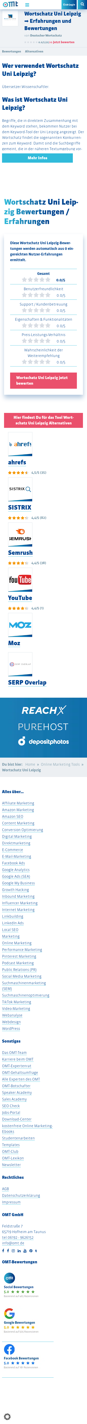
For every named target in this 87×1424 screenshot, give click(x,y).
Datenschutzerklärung (21, 1195)
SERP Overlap (27, 682)
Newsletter (11, 1164)
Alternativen (34, 51)
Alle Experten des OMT (21, 1079)
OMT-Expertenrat (16, 1066)
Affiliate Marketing (18, 803)
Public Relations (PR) (19, 969)
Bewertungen (11, 51)
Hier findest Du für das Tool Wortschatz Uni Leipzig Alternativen (44, 420)
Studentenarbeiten (18, 1138)
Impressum (11, 1202)
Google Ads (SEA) (16, 876)
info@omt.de (13, 1243)
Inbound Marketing (18, 896)
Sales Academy (14, 1099)
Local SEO (10, 929)
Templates (11, 1144)
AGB (5, 1188)
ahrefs (17, 462)
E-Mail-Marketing (16, 856)
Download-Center (17, 1119)
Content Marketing (18, 823)
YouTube (20, 598)
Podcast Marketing (18, 963)
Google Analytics (16, 869)
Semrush (20, 552)
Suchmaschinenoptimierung (25, 995)
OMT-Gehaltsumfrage (20, 1072)
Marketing (11, 936)
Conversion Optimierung (22, 829)
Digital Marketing (17, 836)
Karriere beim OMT (18, 1059)
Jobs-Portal (11, 1112)
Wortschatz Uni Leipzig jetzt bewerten (42, 380)
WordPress (11, 1028)
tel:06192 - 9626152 (18, 1237)
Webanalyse (12, 1015)
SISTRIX (19, 507)
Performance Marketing (22, 949)
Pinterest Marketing (19, 956)
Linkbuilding (12, 916)
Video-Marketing (16, 1008)
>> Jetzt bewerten (61, 42)
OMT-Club (10, 1151)
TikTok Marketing (16, 1002)
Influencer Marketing (20, 903)
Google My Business (18, 883)
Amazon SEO (12, 816)
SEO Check (11, 1106)
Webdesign (11, 1022)
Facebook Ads (13, 863)
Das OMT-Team (14, 1052)
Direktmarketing (16, 843)
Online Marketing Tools (60, 764)
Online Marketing (17, 943)
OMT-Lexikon (13, 1158)
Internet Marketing (18, 909)
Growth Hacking (15, 889)
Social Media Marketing (21, 976)
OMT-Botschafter (16, 1086)
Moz (14, 643)
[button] (7, 1416)
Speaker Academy (17, 1092)
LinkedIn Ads (13, 923)
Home (30, 764)
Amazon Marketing (18, 809)
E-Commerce (12, 849)
